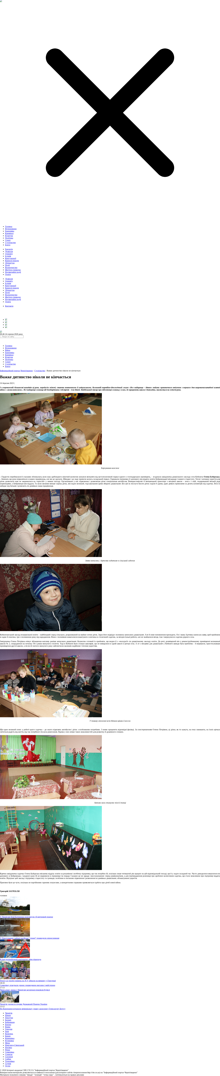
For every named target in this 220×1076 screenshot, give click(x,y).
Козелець (9, 1034)
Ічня (7, 1031)
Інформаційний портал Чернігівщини (16, 371)
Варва (7, 1027)
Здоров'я (8, 254)
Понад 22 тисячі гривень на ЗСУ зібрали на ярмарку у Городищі (28, 981)
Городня (8, 1029)
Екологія (9, 249)
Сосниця (9, 1057)
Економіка (9, 231)
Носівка (8, 1047)
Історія (8, 256)
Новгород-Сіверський (14, 1045)
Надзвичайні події (13, 272)
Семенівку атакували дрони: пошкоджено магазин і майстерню (27, 985)
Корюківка (9, 1038)
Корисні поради (12, 261)
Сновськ (8, 1054)
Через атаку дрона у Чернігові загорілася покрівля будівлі (25, 990)
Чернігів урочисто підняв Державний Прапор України (23, 1004)
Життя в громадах (13, 270)
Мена (7, 1043)
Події (7, 265)
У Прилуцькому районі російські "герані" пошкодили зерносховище (29, 938)
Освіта (8, 274)
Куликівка (9, 1041)
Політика (9, 238)
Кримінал (9, 233)
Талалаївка (10, 1061)
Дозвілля (9, 251)
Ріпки (7, 1050)
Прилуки (9, 1018)
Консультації (10, 258)
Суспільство (10, 242)
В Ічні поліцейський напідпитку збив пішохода (20, 959)
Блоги (7, 245)
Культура (9, 236)
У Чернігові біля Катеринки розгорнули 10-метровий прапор (26, 917)
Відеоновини (11, 229)
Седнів (8, 1063)
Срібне (8, 1059)
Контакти (9, 306)
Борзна (8, 1024)
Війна (7, 350)
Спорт (8, 240)
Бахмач (8, 1020)
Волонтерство (11, 267)
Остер (7, 1066)
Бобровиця (10, 1022)
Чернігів (8, 1013)
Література (10, 263)
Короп (8, 1036)
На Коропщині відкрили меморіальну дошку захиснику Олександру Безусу (32, 1009)
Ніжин (8, 1015)
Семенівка (9, 1052)
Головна (8, 226)
